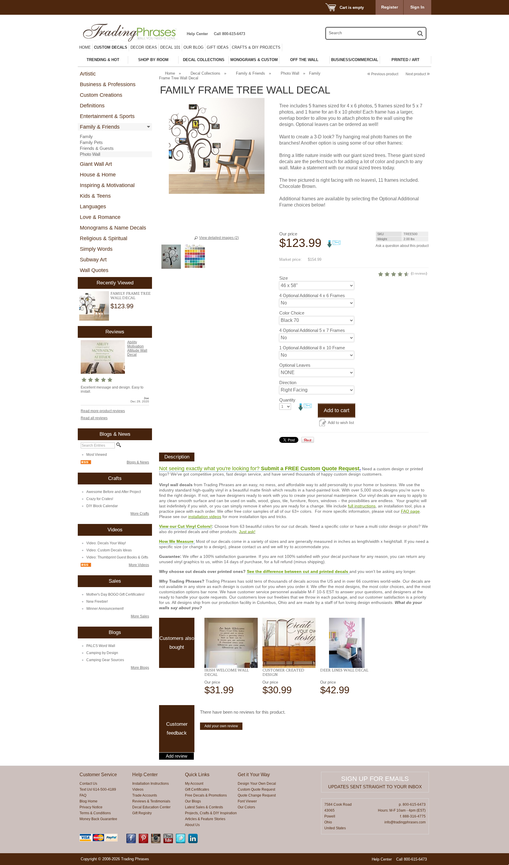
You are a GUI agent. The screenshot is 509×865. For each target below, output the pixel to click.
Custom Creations (101, 95)
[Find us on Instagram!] (156, 842)
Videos (137, 789)
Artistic (88, 74)
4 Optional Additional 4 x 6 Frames (312, 295)
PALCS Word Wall (100, 646)
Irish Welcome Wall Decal (226, 672)
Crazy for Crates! (99, 499)
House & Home (98, 175)
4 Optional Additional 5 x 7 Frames (312, 330)
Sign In (417, 7)
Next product (418, 74)
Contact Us (88, 784)
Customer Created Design (283, 672)
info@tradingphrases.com (405, 822)
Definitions (92, 106)
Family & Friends (100, 127)
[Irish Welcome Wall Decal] (231, 643)
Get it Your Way (254, 774)
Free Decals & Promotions (206, 795)
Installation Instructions (150, 784)
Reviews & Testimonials (151, 801)
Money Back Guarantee (98, 819)
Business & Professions (107, 84)
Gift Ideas (218, 47)
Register (389, 7)
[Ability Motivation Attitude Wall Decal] (103, 373)
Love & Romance (100, 217)
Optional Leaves (294, 365)
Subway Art (93, 260)
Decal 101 (170, 47)
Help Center (197, 34)
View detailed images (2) (219, 238)
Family (86, 136)
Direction (287, 382)
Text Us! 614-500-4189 (98, 789)
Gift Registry (142, 813)
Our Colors (246, 807)
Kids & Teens (95, 196)
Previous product (382, 74)
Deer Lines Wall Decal (344, 670)
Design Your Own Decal (257, 784)
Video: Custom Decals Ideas (109, 550)
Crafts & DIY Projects (256, 47)
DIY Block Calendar (102, 506)
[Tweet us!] (180, 842)
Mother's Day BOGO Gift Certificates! (115, 594)
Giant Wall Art (96, 164)
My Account (194, 784)
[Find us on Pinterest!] (143, 842)
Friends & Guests (97, 148)
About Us (192, 825)
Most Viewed (96, 455)
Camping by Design (102, 653)
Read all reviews (94, 418)
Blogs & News (138, 462)
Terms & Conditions (95, 813)
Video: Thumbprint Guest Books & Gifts (117, 557)
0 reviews (419, 273)
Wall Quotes (94, 270)
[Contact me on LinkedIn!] (193, 842)
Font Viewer (247, 801)
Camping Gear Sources (105, 660)
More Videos (139, 565)
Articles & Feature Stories (205, 819)
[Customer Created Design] (289, 643)
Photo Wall (90, 154)
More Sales (140, 616)
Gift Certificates (197, 789)
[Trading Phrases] (133, 33)
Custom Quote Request (256, 789)
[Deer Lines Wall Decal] (347, 643)
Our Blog (194, 47)
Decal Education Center (151, 807)
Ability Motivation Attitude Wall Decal (137, 348)
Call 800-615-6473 (229, 34)
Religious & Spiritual (103, 238)
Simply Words (96, 249)
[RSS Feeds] (86, 463)
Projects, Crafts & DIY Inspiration (211, 813)
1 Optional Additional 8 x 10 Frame (312, 347)
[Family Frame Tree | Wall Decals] (94, 306)
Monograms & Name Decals (113, 228)
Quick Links (197, 774)
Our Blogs (193, 801)
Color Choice (291, 312)
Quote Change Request (257, 795)
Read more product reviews (103, 411)
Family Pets (91, 142)
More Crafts (139, 514)
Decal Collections (205, 73)
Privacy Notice (91, 807)
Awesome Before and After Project (113, 492)
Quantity (287, 399)
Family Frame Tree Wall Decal (130, 295)
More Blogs (140, 668)
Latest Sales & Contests (204, 807)
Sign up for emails (375, 778)
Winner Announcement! (105, 609)
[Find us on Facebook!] (131, 842)
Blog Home (88, 801)
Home (85, 47)
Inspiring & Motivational (107, 185)
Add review (176, 756)
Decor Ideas (143, 47)
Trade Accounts (144, 795)
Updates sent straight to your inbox (375, 786)
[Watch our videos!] (168, 842)
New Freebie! (97, 601)
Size (283, 278)
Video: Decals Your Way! (106, 543)
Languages (93, 206)
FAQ (83, 795)
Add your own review (221, 726)
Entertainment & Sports (107, 116)
